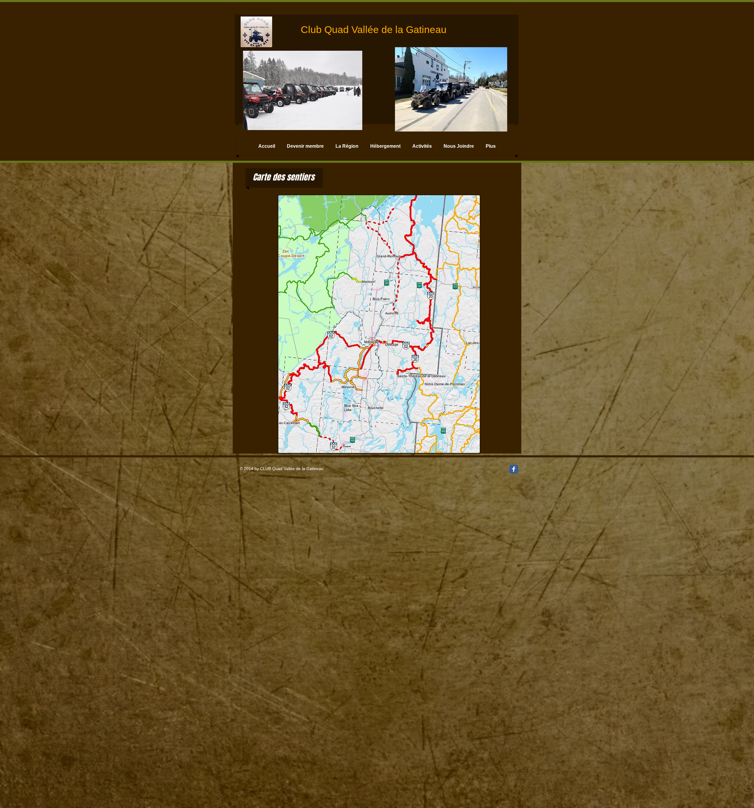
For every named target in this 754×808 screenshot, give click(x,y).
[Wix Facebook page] (513, 469)
